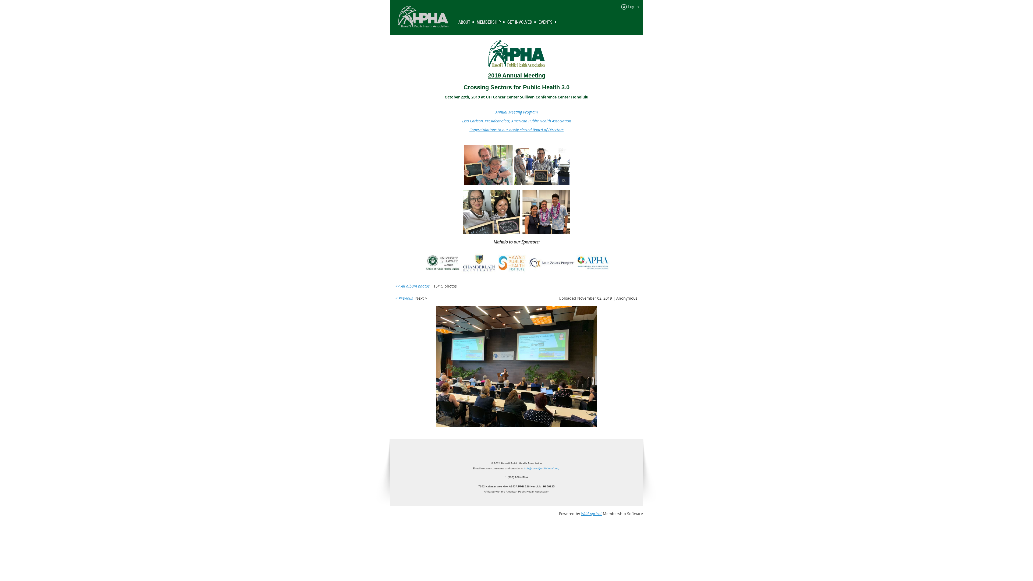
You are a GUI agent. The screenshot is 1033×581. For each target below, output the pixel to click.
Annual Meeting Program (517, 112)
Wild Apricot (591, 513)
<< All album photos (412, 286)
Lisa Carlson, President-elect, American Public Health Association (516, 120)
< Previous (404, 298)
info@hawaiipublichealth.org (541, 468)
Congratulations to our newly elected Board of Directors (516, 129)
